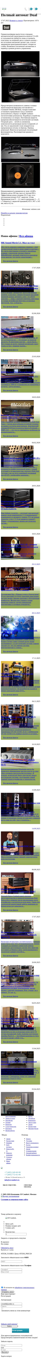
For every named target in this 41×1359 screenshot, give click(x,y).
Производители (33, 1128)
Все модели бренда (10, 261)
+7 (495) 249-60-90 (13, 1172)
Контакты (8, 1128)
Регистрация (17, 1330)
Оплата (28, 1139)
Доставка (29, 1141)
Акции (30, 1124)
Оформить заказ (7, 1248)
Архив (28, 1149)
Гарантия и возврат (32, 1147)
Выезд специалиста (32, 1143)
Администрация (31, 1151)
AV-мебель (31, 1118)
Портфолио (9, 1120)
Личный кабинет (31, 1153)
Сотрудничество (10, 1126)
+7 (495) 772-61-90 (13, 1175)
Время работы (10, 1130)
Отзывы (7, 1122)
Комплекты (32, 1120)
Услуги (28, 1145)
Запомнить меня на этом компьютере (15, 1311)
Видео (30, 1116)
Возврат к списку (16, 21)
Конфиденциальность (33, 1155)
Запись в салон (10, 1118)
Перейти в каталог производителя (14, 213)
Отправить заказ (7, 1292)
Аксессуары (32, 1122)
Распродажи (32, 1126)
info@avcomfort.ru (12, 1180)
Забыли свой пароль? (9, 1324)
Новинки (9, 1143)
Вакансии (8, 1124)
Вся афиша (26, 236)
